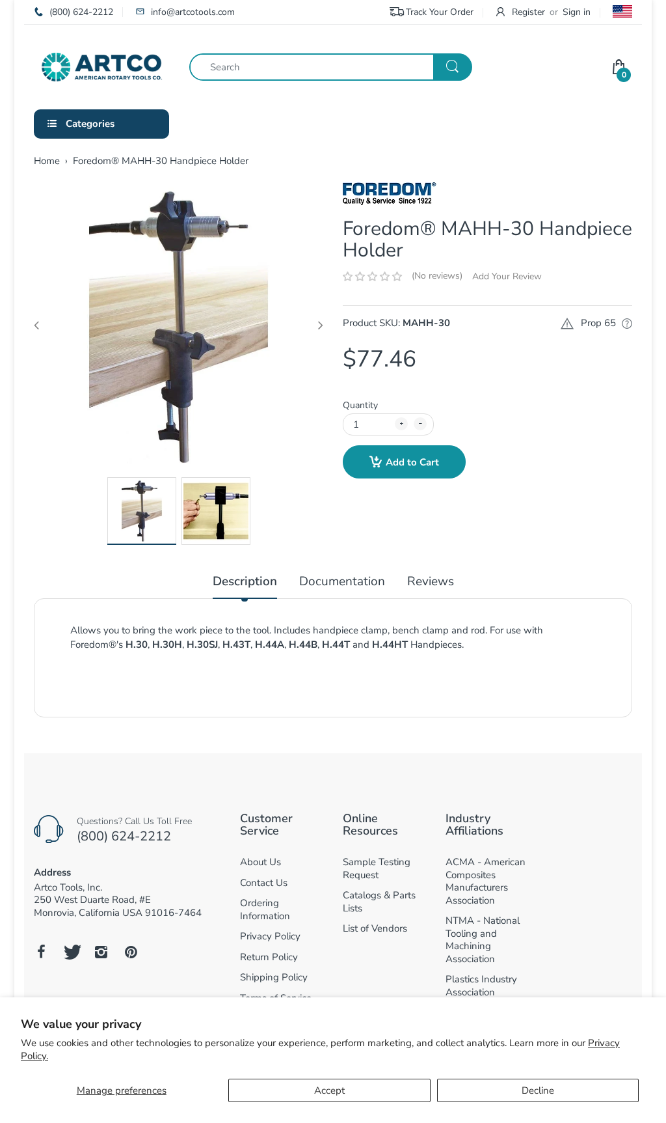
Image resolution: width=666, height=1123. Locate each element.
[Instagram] (101, 951)
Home (47, 160)
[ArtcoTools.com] (102, 65)
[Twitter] (71, 951)
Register (528, 12)
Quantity (360, 405)
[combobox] (330, 67)
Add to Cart (412, 462)
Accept (329, 1090)
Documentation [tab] (342, 582)
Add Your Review (507, 276)
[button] (372, 277)
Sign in (577, 12)
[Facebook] (41, 951)
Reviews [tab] (430, 582)
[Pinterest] (131, 951)
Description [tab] (245, 582)
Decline (538, 1090)
